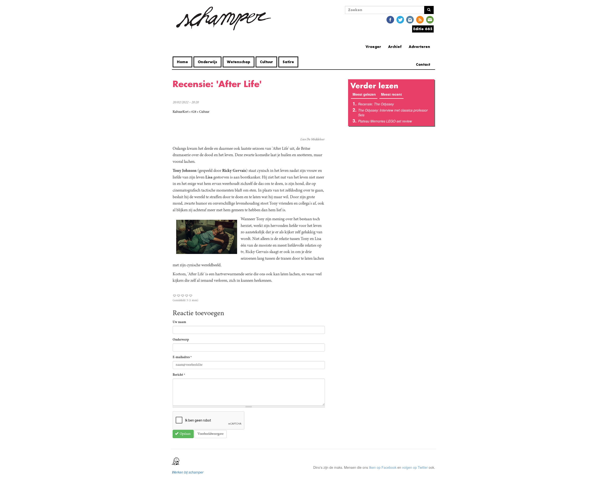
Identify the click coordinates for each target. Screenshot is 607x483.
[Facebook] (390, 19)
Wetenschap (238, 62)
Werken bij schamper (187, 472)
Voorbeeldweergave (211, 434)
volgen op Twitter (415, 467)
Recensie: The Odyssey (376, 104)
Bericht (179, 375)
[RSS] (420, 19)
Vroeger (373, 46)
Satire (288, 62)
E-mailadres (182, 357)
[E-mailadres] (430, 19)
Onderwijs (207, 62)
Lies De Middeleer (312, 139)
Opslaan (185, 434)
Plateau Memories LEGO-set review (385, 121)
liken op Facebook (382, 467)
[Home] (224, 18)
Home (182, 62)
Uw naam (179, 322)
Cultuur (266, 62)
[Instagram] (410, 19)
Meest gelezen (365, 94)
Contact (423, 64)
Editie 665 (422, 29)
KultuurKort (181, 112)
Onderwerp (181, 340)
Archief (395, 46)
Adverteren (419, 46)
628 (193, 112)
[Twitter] (400, 19)
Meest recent (391, 94)
